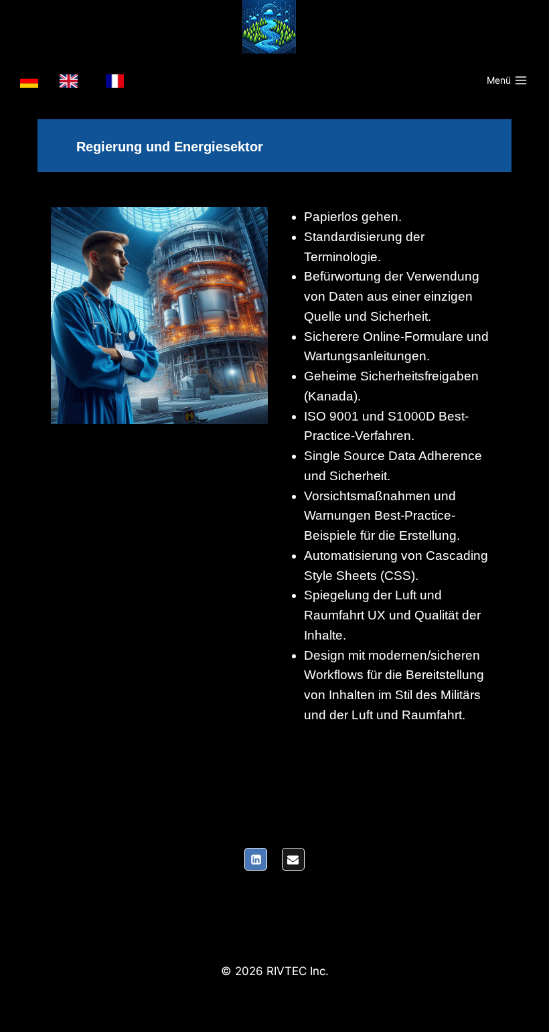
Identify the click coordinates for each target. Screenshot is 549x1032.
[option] (72, 81)
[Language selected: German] (78, 81)
